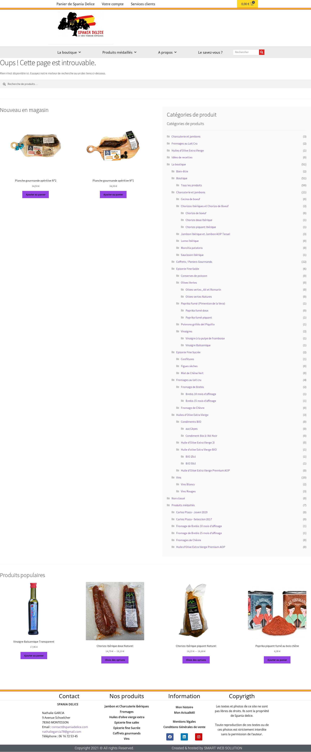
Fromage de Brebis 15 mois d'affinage (199, 533)
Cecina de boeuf (190, 199)
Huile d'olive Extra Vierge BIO (199, 449)
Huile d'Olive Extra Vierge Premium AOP (205, 470)
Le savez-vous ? (210, 52)
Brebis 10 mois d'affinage (201, 394)
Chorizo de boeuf (196, 213)
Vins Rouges (188, 491)
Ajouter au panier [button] (35, 194)
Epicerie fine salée (126, 722)
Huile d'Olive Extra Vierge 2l (198, 442)
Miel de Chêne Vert (192, 373)
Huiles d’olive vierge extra (126, 717)
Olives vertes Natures (199, 296)
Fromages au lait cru (188, 380)
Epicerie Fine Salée (187, 268)
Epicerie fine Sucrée (126, 728)
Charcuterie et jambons (186, 136)
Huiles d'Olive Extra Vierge (188, 150)
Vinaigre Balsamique (198, 345)
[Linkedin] (184, 736)
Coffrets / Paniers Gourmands (194, 261)
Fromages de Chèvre (188, 540)
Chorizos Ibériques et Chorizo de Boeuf (205, 206)
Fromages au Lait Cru (184, 143)
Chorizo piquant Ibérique (201, 227)
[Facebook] (169, 736)
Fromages (127, 712)
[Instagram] (198, 736)
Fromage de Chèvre (192, 408)
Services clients (143, 3)
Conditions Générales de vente (184, 727)
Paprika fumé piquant (199, 317)
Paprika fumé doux (197, 310)
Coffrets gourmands (127, 733)
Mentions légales (184, 722)
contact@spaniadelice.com (70, 727)
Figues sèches (189, 366)
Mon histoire (184, 707)
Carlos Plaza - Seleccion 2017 (194, 519)
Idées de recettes (182, 157)
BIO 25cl (191, 456)
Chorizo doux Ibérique (199, 220)
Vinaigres (186, 331)
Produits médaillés (117, 52)
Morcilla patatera (191, 248)
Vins (178, 477)
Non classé (178, 498)
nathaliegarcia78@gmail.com (61, 732)
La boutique (67, 52)
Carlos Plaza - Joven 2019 (192, 512)
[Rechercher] (261, 52)
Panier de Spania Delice (76, 3)
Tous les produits (191, 185)
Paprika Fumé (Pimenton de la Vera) (203, 303)
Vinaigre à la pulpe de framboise (205, 338)
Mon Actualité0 (184, 713)
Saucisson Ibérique (192, 255)
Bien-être (182, 171)
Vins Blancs (188, 484)
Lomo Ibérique (190, 241)
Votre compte (113, 3)
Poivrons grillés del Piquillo (198, 324)
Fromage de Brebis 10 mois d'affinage (199, 526)
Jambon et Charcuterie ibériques (127, 706)
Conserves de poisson (194, 275)
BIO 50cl (191, 463)
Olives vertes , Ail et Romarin (203, 289)
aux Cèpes (192, 428)
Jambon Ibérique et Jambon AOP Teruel (205, 234)
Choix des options (115, 659)
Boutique (181, 178)
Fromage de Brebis (192, 387)
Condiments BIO (191, 421)
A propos (165, 52)
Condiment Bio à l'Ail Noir (201, 435)
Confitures (187, 359)
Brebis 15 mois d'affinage (201, 401)
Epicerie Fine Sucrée (188, 352)
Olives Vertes (189, 282)
